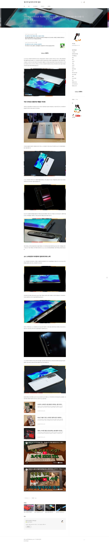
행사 (73, 80)
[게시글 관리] (29, 498)
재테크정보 (74, 68)
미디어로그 (35, 6)
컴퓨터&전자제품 (75, 53)
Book (73, 67)
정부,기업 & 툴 (74, 72)
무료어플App (74, 55)
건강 (73, 70)
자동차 (73, 65)
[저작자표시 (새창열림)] (35, 498)
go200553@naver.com (76, 45)
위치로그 (42, 6)
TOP (84, 540)
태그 (29, 6)
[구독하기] (107, 277)
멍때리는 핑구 (74, 85)
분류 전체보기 (74, 50)
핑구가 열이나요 (74, 83)
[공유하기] (27, 498)
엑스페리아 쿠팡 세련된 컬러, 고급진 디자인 (34, 36)
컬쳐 (73, 59)
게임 (73, 57)
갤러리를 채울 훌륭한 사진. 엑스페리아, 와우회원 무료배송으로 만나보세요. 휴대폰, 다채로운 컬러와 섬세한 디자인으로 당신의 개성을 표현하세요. (44, 38)
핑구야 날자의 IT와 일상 (32, 2)
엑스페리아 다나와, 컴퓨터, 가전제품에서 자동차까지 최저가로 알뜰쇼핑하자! (39, 45)
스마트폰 (73, 52)
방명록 (49, 6)
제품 (73, 76)
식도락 (73, 61)
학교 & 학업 (74, 78)
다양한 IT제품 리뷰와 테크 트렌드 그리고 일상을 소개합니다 (36, 524)
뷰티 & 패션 (74, 74)
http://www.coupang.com (30, 34)
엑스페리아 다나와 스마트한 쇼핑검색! (33, 44)
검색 (81, 2)
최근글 (73, 99)
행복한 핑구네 (74, 82)
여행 (73, 63)
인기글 (77, 99)
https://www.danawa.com (30, 42)
